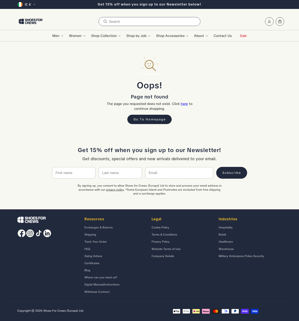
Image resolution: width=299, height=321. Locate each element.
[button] (56, 35)
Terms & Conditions (164, 234)
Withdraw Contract (96, 292)
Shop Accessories (170, 36)
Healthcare (226, 242)
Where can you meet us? (100, 277)
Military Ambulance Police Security (241, 256)
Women (75, 36)
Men (55, 36)
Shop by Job (136, 36)
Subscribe (231, 173)
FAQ (87, 249)
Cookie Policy (160, 227)
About (199, 36)
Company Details (163, 256)
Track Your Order (95, 242)
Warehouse (226, 249)
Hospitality (226, 227)
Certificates (91, 263)
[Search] (105, 21)
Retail (222, 234)
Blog (87, 270)
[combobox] (149, 21)
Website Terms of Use (166, 249)
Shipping (90, 234)
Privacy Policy (161, 242)
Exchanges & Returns (98, 227)
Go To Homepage (149, 119)
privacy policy (115, 189)
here (184, 104)
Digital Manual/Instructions (101, 284)
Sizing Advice (93, 256)
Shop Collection (104, 36)
